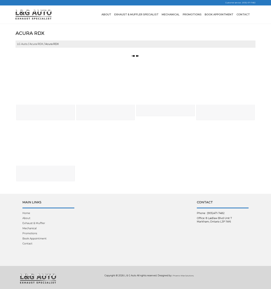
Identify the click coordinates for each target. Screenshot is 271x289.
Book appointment (219, 14)
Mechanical (171, 14)
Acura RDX (36, 44)
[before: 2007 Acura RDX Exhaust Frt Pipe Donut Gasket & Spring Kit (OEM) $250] (225, 83)
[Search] (253, 14)
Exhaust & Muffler (33, 223)
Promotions (192, 14)
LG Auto (22, 44)
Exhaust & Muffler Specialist (136, 14)
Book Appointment (34, 238)
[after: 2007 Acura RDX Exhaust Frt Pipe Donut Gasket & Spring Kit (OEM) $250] (45, 144)
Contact (243, 14)
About (106, 14)
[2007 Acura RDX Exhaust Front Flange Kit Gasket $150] (165, 83)
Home (26, 213)
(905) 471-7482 (248, 2)
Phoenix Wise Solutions (183, 275)
